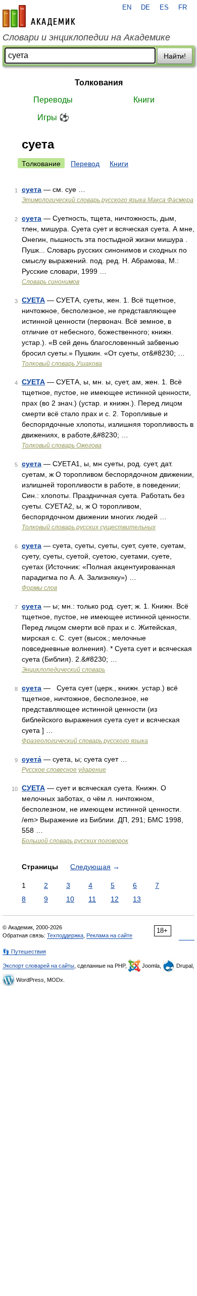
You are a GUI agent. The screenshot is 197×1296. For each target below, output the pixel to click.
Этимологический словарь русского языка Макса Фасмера (107, 200)
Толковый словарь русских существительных (89, 527)
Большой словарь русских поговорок (75, 840)
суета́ (31, 759)
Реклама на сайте (109, 935)
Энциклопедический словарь (63, 669)
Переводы (53, 99)
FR (182, 7)
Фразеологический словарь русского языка (85, 740)
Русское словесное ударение (64, 769)
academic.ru (39, 16)
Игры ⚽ (53, 117)
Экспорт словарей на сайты (38, 966)
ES (164, 7)
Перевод (85, 164)
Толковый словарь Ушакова (62, 363)
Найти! (175, 56)
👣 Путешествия (24, 952)
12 (115, 899)
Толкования (99, 82)
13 (137, 899)
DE (145, 7)
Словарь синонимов (50, 281)
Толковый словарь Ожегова (62, 445)
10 (70, 899)
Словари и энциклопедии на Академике (86, 37)
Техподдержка (65, 935)
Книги (144, 99)
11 (92, 899)
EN (126, 7)
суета (31, 189)
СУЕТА (33, 300)
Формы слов (39, 587)
